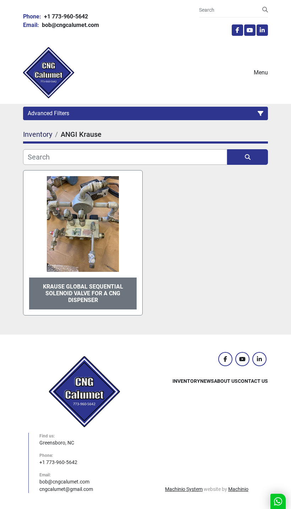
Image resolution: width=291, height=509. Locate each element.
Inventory (186, 381)
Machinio (238, 489)
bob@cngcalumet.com (69, 25)
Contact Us (253, 381)
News (207, 381)
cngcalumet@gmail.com (66, 489)
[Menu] (244, 72)
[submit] (265, 10)
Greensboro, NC (56, 443)
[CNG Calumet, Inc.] (84, 391)
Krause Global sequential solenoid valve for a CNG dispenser (83, 293)
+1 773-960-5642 (65, 16)
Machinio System (184, 489)
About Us (226, 381)
